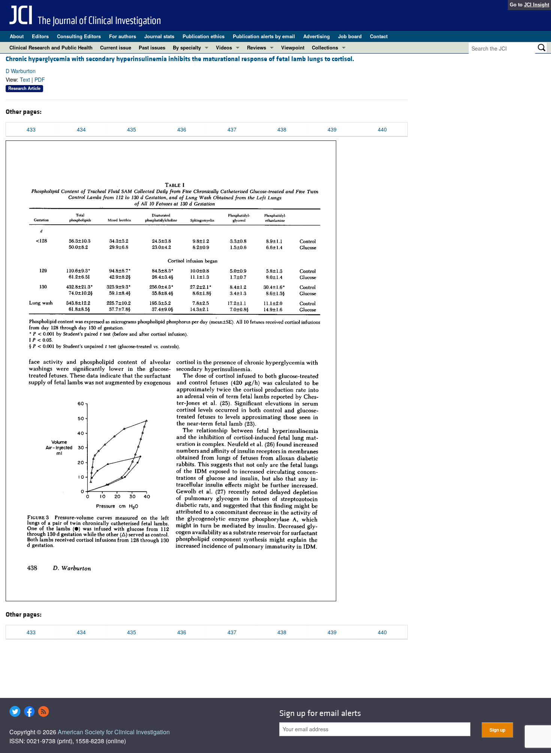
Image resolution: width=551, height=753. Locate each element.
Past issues (152, 47)
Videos (224, 47)
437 (232, 129)
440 (382, 129)
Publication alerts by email (264, 36)
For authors (122, 36)
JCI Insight (536, 4)
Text (25, 79)
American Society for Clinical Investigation (114, 732)
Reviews (256, 47)
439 (332, 129)
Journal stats (159, 36)
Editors (40, 36)
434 (81, 129)
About (17, 36)
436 (181, 129)
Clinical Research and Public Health (51, 47)
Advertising (316, 36)
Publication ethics (204, 36)
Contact (379, 36)
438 (281, 129)
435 (131, 129)
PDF (39, 79)
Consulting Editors (79, 36)
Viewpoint (292, 47)
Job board (350, 36)
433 (31, 129)
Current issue (115, 47)
